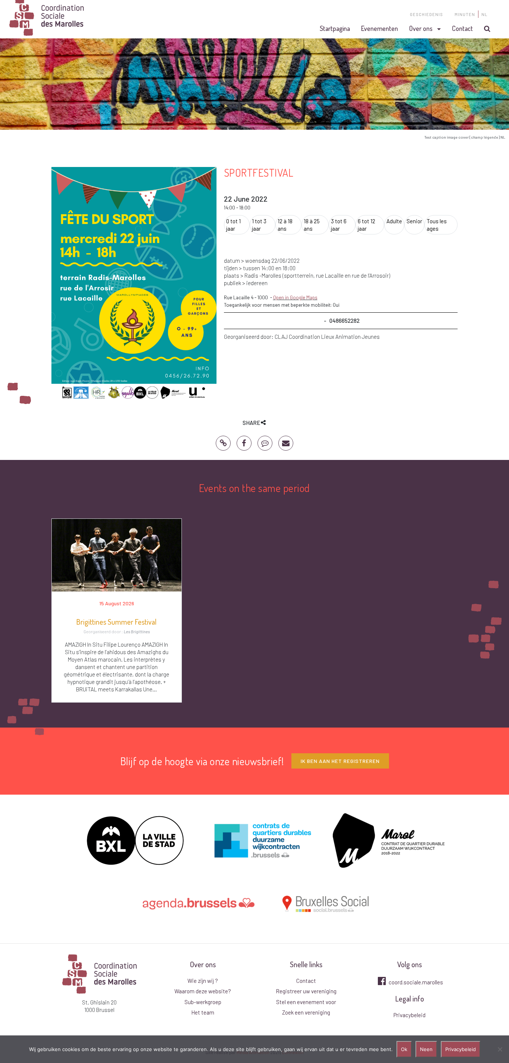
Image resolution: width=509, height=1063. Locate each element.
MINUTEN (465, 14)
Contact (462, 28)
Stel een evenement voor (306, 1002)
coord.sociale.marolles (415, 982)
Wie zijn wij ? (202, 980)
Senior (414, 221)
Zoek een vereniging (306, 1012)
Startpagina (335, 28)
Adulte (394, 221)
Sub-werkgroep (202, 1002)
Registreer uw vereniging (306, 991)
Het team (202, 1012)
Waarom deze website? (202, 991)
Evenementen (379, 28)
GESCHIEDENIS (426, 14)
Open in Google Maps (295, 297)
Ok (404, 1049)
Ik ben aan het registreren (340, 761)
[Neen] (499, 1049)
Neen (426, 1049)
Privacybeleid (409, 1015)
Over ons (421, 28)
